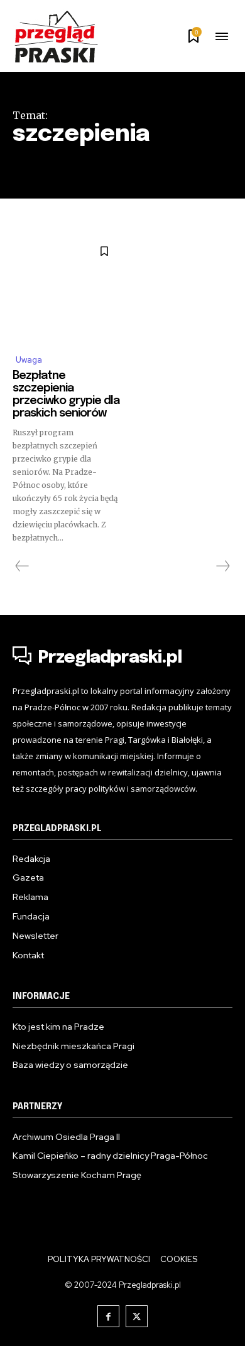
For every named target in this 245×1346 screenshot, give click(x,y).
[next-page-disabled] (222, 566)
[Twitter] (137, 1316)
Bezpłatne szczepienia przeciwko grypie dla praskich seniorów (66, 394)
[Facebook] (108, 1316)
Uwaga (29, 360)
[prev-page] (22, 566)
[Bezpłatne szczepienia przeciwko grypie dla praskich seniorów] (66, 289)
